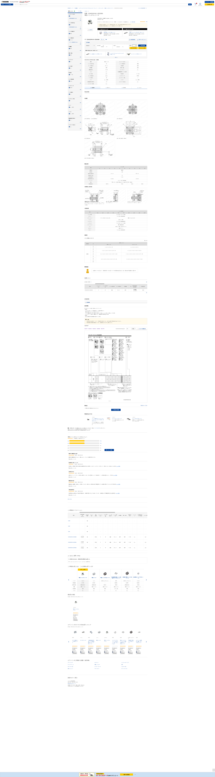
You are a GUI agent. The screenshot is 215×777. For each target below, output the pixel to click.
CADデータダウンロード (142, 39)
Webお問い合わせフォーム (72, 683)
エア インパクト (70, 662)
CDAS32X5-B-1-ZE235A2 (72, 547)
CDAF (69, 526)
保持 (122, 664)
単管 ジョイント (70, 668)
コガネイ (86, 11)
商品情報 (93, 87)
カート (195, 5)
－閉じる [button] (115, 57)
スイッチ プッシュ (71, 664)
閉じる (135, 774)
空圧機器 (76, 8)
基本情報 (88, 302)
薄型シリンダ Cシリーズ (109, 8)
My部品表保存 (133, 39)
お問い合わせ (200, 5)
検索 (190, 4)
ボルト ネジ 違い (70, 666)
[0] (195, 4)
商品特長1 (90, 328)
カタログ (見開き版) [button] (142, 328)
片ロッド (71, 39)
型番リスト (108, 87)
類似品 (88, 42)
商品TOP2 (102, 328)
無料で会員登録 (127, 774)
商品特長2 (94, 328)
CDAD (69, 520)
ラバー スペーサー (124, 668)
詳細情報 (124, 87)
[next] (146, 580)
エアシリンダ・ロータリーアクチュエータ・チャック (88, 8)
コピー (103, 39)
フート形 (71, 74)
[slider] (123, 328)
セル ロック (96, 662)
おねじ (71, 81)
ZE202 (71, 87)
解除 (80, 28)
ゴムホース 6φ (123, 666)
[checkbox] (75, 16)
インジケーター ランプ (125, 662)
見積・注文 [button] (210, 4)
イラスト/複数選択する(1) (73, 42)
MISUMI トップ (70, 8)
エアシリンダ (100, 8)
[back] (69, 580)
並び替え (138, 286)
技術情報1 (98, 328)
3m (70, 94)
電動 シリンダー (97, 664)
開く (133, 328)
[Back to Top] (213, 770)
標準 (71, 48)
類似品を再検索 (116, 409)
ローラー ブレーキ (98, 666)
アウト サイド (97, 668)
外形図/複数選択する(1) (73, 18)
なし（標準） (72, 107)
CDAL (69, 531)
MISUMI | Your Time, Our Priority (6, 1)
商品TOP (86, 328)
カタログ (90, 29)
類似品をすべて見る (144, 405)
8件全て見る (70, 499)
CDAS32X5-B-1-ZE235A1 (72, 542)
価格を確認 (143, 45)
